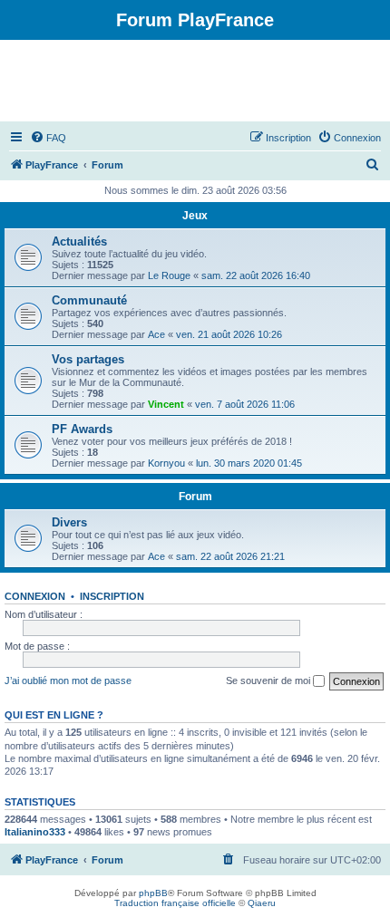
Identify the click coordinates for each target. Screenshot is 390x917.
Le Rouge (169, 275)
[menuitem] (48, 138)
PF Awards (82, 429)
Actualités (79, 241)
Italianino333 (35, 831)
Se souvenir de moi (269, 680)
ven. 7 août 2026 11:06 (245, 404)
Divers (69, 522)
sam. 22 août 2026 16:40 (255, 275)
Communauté (89, 300)
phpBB (153, 893)
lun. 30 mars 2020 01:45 (249, 463)
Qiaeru (262, 903)
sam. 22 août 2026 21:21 (230, 556)
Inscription (112, 596)
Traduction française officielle (175, 903)
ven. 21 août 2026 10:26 (229, 334)
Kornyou (166, 463)
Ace (156, 334)
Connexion (35, 596)
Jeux (195, 215)
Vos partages (88, 359)
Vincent (166, 404)
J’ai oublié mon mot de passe (68, 680)
